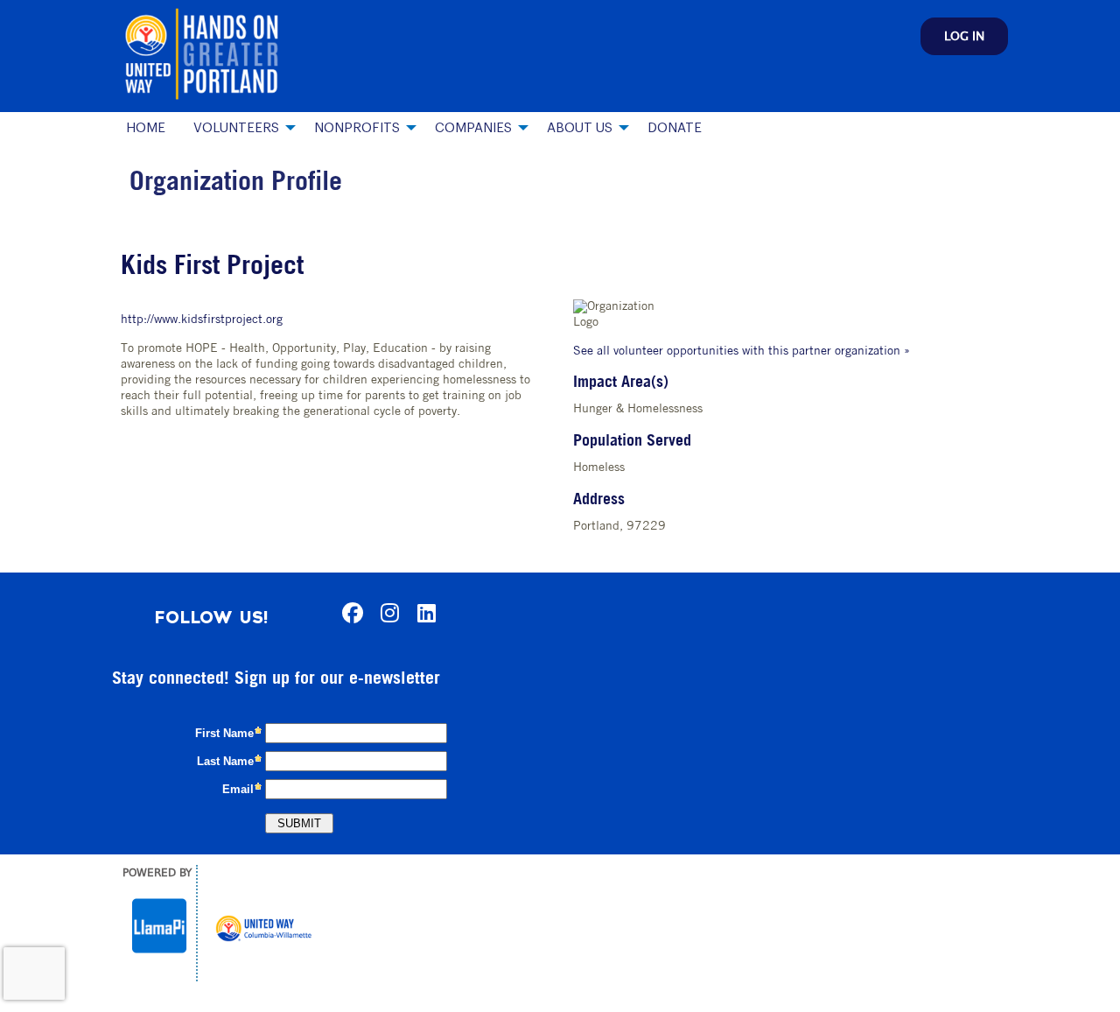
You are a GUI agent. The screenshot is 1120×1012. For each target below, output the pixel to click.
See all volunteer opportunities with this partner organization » (741, 351)
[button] (964, 36)
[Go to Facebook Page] (350, 612)
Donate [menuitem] (675, 128)
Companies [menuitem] (473, 128)
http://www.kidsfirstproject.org (202, 320)
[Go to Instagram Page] (387, 612)
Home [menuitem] (145, 128)
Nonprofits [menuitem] (357, 128)
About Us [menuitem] (579, 128)
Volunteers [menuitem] (236, 128)
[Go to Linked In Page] (424, 612)
